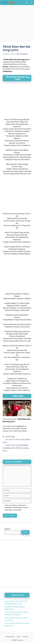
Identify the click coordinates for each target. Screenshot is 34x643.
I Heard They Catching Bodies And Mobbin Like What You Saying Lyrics (16, 448)
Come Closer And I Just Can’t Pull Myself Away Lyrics (16, 602)
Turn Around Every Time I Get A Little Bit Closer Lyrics (17, 613)
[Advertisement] (17, 24)
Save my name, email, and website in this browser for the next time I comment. (16, 507)
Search (7, 529)
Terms (18, 637)
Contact (25, 637)
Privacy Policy (10, 637)
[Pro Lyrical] (7, 2)
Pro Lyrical (19, 640)
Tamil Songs (10, 437)
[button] (26, 2)
